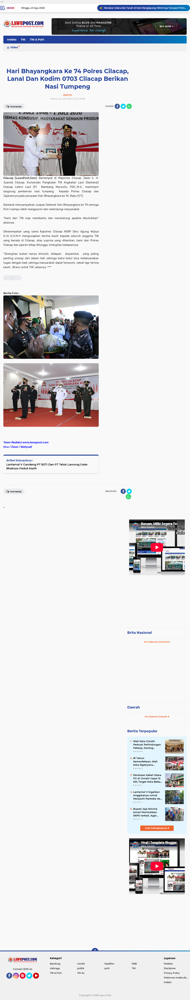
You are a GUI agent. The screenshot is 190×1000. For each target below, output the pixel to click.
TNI (23, 39)
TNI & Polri (37, 39)
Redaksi (168, 963)
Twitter (31, 980)
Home (10, 8)
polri (106, 968)
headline (109, 963)
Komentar (16, 106)
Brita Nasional (139, 633)
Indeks (11, 39)
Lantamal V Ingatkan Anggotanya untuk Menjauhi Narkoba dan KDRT (147, 795)
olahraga (55, 968)
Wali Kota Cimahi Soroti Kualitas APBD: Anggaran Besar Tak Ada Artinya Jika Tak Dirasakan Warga (145, 8)
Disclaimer (170, 968)
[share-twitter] (123, 106)
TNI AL (81, 973)
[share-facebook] (117, 106)
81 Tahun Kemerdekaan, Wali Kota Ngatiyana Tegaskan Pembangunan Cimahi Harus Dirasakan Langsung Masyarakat (147, 762)
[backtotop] (95, 951)
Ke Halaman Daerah (156, 716)
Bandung (55, 963)
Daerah (133, 707)
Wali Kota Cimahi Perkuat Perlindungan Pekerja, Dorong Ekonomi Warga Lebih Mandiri (147, 745)
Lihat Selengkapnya (156, 828)
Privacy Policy (172, 973)
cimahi (81, 963)
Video (14, 47)
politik (80, 968)
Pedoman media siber (176, 977)
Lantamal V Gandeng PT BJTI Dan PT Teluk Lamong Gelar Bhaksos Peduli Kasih (47, 466)
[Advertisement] (157, 599)
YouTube (38, 980)
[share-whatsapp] (129, 106)
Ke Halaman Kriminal (156, 641)
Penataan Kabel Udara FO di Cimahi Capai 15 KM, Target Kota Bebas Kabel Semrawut (147, 779)
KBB (134, 963)
